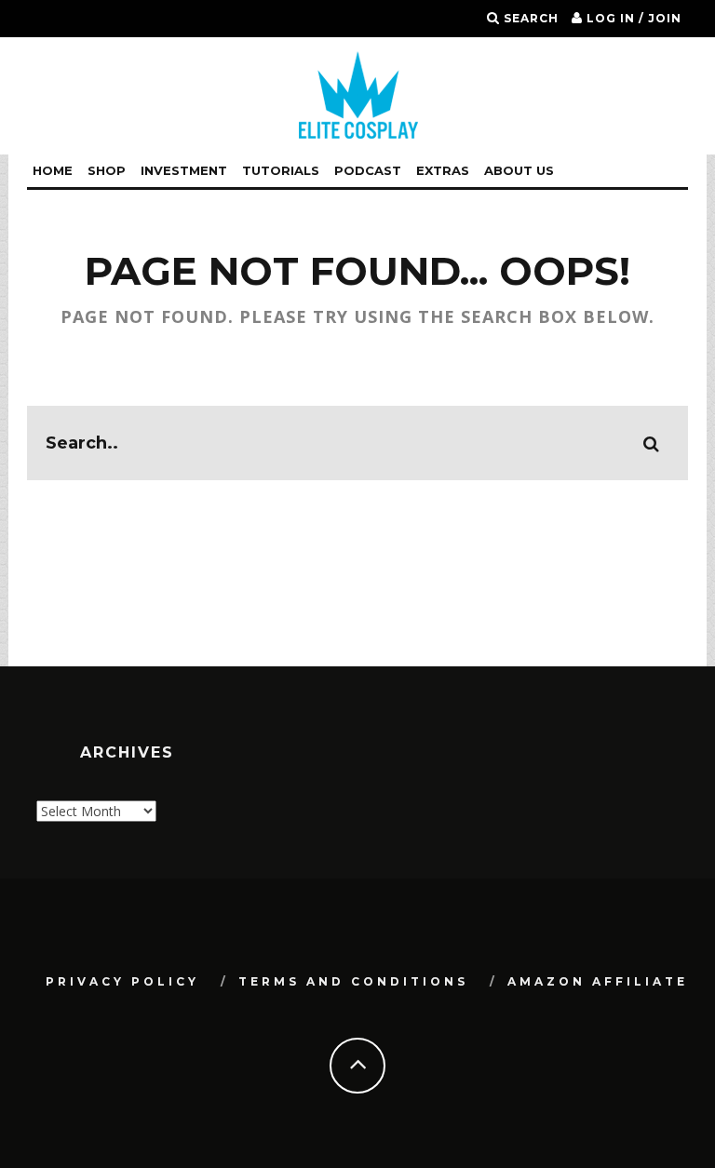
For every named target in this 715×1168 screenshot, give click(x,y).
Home (53, 170)
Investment (184, 170)
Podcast (367, 170)
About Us (519, 170)
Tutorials (280, 170)
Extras (442, 170)
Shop (107, 170)
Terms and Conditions (353, 981)
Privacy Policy (122, 981)
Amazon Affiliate (597, 981)
